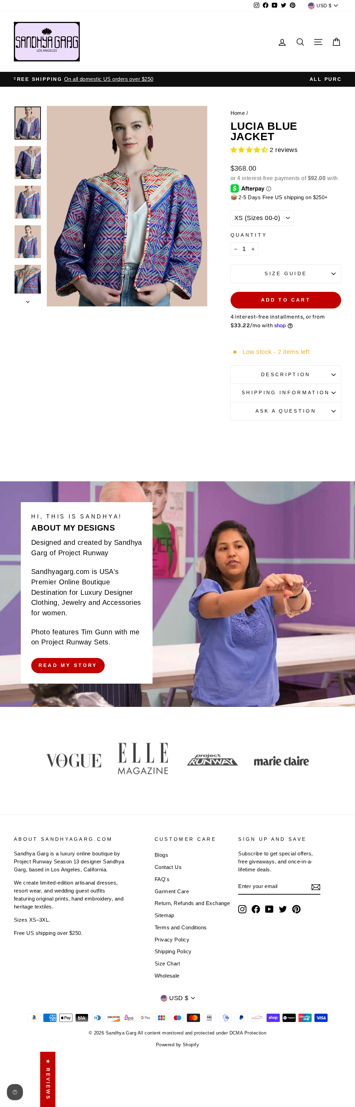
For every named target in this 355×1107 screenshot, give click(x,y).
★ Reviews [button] (48, 1079)
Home (238, 113)
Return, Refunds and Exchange (192, 903)
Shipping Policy (173, 951)
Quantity (249, 235)
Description (286, 374)
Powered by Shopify (177, 1044)
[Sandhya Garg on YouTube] (269, 909)
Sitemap (164, 915)
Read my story (67, 665)
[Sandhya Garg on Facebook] (256, 909)
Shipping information (286, 392)
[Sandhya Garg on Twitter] (283, 909)
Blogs (161, 855)
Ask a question (286, 411)
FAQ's (162, 879)
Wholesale (167, 976)
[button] (250, 149)
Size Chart (167, 963)
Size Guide (286, 273)
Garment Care (172, 891)
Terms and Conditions (181, 927)
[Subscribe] (315, 886)
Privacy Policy (172, 940)
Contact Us (168, 867)
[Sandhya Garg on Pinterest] (296, 909)
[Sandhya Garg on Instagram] (242, 909)
